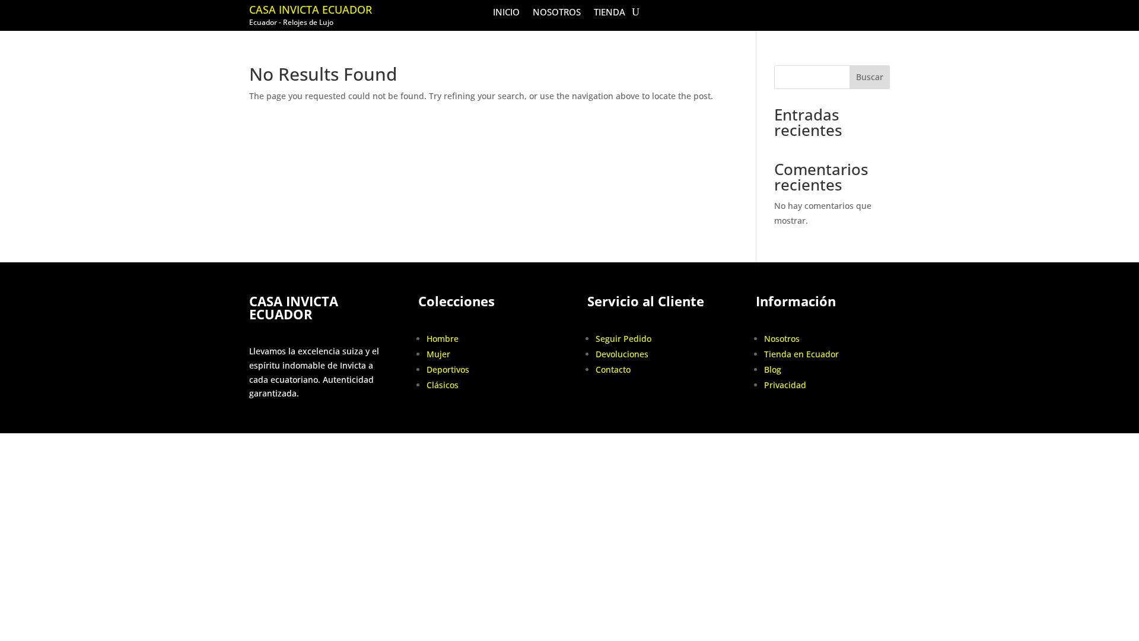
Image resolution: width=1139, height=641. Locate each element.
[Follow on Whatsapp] (880, 12)
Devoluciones (622, 354)
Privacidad (785, 385)
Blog (772, 369)
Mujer (438, 354)
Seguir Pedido (623, 338)
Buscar (869, 76)
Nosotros (557, 13)
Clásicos (443, 385)
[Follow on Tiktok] (855, 12)
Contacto (613, 369)
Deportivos (448, 369)
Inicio (506, 13)
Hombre (443, 338)
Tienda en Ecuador (801, 354)
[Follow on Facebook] (830, 12)
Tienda (609, 13)
